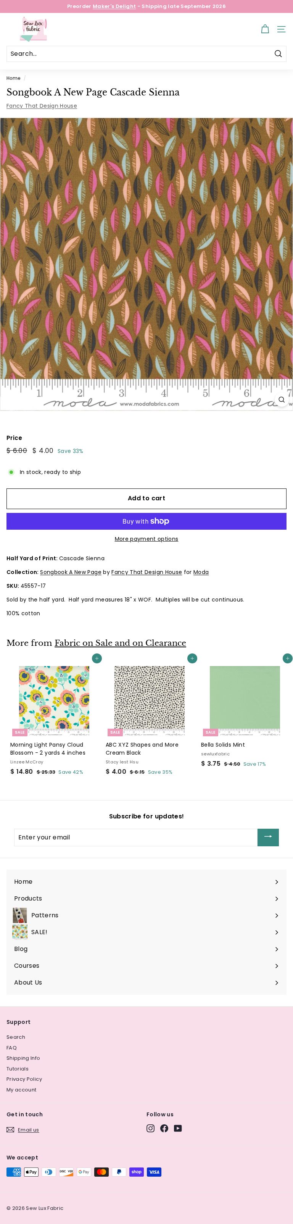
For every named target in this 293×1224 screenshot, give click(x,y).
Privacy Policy (24, 1079)
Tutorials (17, 1068)
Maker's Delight (114, 6)
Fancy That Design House (41, 106)
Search (15, 1037)
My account (21, 1089)
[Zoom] (282, 400)
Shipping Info (23, 1058)
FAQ (11, 1047)
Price (14, 438)
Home (13, 78)
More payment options (147, 539)
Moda (201, 572)
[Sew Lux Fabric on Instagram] (150, 1128)
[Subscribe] (268, 838)
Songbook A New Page (70, 572)
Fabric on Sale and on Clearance (120, 643)
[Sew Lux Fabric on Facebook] (164, 1128)
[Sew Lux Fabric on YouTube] (178, 1128)
